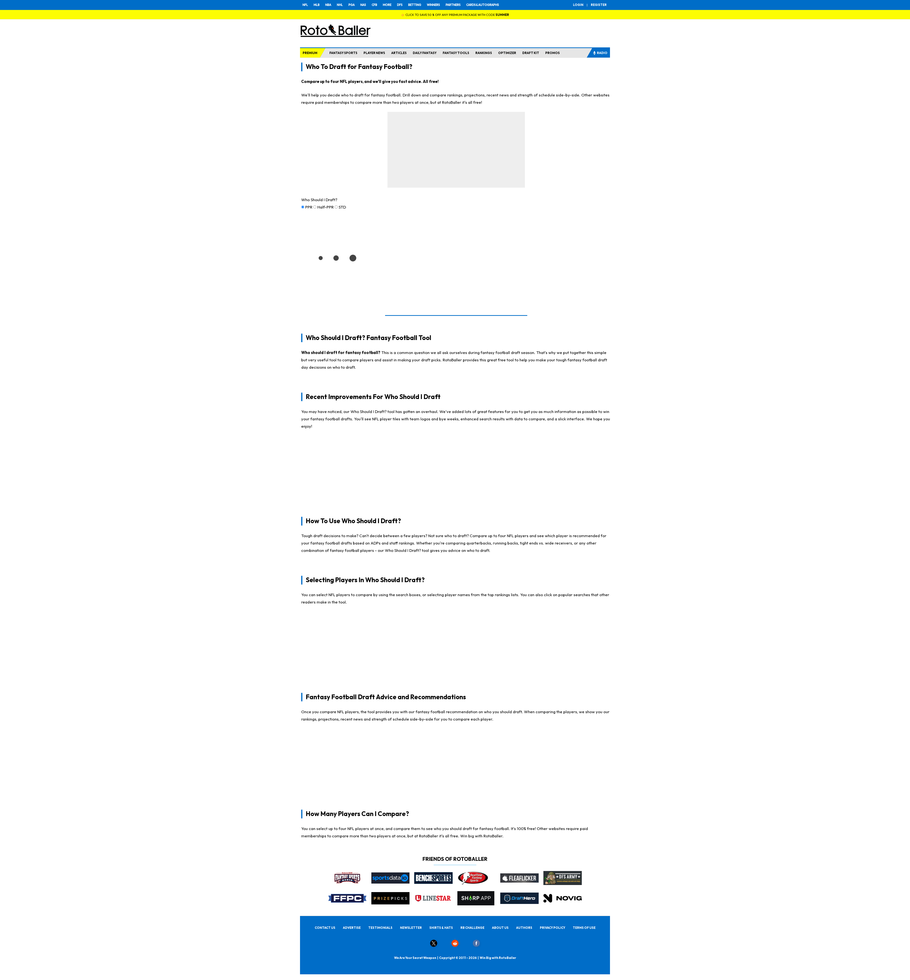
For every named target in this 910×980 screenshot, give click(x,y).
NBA (328, 5)
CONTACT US (325, 928)
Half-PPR (325, 206)
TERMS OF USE (584, 928)
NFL (305, 5)
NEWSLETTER (411, 928)
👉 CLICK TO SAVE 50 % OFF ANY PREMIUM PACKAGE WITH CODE (455, 15)
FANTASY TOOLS (456, 53)
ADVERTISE (352, 928)
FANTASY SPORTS (343, 53)
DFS (399, 5)
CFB (374, 5)
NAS (363, 5)
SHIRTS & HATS (441, 928)
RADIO (602, 53)
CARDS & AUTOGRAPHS (482, 5)
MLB (316, 5)
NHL (340, 5)
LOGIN (578, 5)
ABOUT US (500, 928)
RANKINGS (483, 53)
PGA (351, 5)
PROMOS (552, 53)
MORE (387, 5)
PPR (308, 206)
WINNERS (433, 5)
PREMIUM (310, 53)
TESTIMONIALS (380, 928)
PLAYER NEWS (374, 53)
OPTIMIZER (507, 53)
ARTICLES (399, 53)
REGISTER (599, 5)
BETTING (414, 5)
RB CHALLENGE (472, 928)
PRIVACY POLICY (552, 928)
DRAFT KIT (530, 53)
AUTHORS (524, 928)
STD (342, 206)
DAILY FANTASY (425, 53)
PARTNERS (453, 5)
